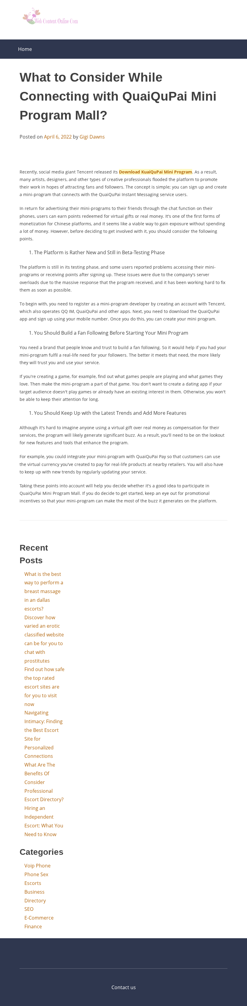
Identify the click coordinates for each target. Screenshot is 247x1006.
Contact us (123, 987)
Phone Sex (36, 874)
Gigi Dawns (92, 136)
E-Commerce (39, 917)
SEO (28, 909)
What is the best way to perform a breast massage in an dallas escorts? (43, 591)
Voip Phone (37, 865)
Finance (33, 926)
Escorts (32, 883)
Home (25, 49)
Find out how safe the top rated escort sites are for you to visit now (44, 686)
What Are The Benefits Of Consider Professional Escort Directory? (44, 782)
